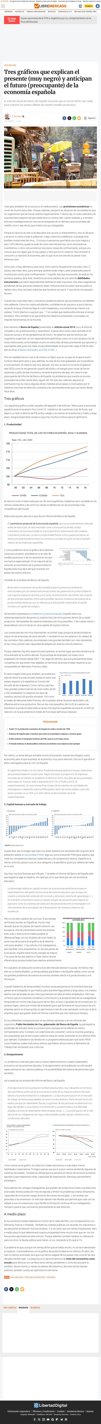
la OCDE (43, 349)
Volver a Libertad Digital (80, 6)
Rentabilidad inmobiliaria (85, 12)
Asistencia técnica (75, 1411)
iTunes (66, 1419)
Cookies (61, 1411)
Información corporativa (18, 1411)
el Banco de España (28, 349)
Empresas (8, 12)
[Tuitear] (69, 118)
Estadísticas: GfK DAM (44, 1414)
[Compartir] (64, 118)
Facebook (34, 1419)
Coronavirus (51, 1277)
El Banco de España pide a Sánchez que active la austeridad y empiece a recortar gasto (45, 734)
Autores (90, 1411)
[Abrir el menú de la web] (17, 6)
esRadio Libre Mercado (36, 12)
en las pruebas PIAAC (33, 854)
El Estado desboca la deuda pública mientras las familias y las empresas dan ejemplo (44, 744)
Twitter (39, 1419)
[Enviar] (74, 118)
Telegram (61, 1419)
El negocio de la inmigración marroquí (22, 1)
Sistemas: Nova (75, 1414)
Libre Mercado (10, 65)
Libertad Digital (50, 1405)
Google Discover (52, 1419)
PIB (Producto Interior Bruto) (35, 1277)
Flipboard (57, 1419)
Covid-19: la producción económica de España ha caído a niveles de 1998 (39, 729)
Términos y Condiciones (43, 1411)
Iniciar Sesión (98, 6)
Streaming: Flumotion (61, 1414)
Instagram (43, 1419)
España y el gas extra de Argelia (46, 1)
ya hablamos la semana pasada (45, 613)
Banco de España (17, 1277)
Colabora (88, 6)
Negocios (52, 12)
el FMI (51, 349)
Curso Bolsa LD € (65, 12)
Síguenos (91, 118)
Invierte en (19, 12)
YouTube (48, 1419)
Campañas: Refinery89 (27, 1414)
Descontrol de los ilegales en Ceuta (69, 1)
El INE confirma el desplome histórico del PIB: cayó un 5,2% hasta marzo (39, 739)
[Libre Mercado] (50, 6)
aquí (78, 327)
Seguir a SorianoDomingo (23, 116)
